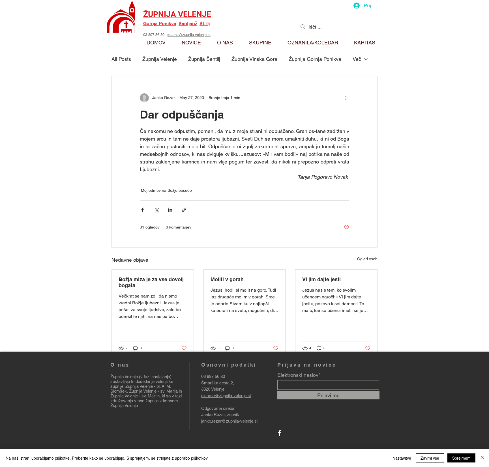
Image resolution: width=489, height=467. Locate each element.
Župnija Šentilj (204, 59)
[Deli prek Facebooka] (142, 209)
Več (357, 59)
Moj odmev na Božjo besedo (166, 190)
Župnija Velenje (159, 59)
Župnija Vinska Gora (254, 59)
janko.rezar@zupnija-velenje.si (229, 421)
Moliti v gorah (227, 279)
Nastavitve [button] (402, 458)
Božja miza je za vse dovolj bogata (151, 282)
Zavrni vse (430, 458)
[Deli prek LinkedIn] (170, 209)
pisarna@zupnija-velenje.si (189, 35)
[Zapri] (482, 457)
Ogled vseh (367, 259)
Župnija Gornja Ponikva (315, 59)
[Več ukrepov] (345, 97)
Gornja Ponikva (159, 23)
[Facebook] (280, 433)
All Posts (121, 59)
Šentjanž (188, 23)
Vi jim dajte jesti (321, 279)
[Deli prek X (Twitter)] (156, 209)
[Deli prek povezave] (184, 209)
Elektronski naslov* (298, 375)
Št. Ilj (205, 23)
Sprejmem (461, 458)
